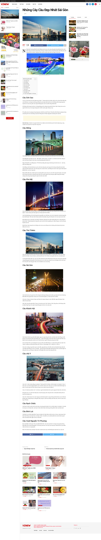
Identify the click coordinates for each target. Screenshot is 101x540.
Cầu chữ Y (26, 89)
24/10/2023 (44, 510)
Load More (10, 118)
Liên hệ (40, 530)
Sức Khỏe (28, 4)
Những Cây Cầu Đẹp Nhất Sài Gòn (9, 15)
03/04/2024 (52, 469)
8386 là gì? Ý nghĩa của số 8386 (12, 20)
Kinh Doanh (14, 4)
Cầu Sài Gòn (26, 86)
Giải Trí (34, 4)
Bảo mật (45, 530)
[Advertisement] (44, 118)
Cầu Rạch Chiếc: (27, 90)
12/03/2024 (29, 496)
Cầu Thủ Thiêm (27, 85)
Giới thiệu (35, 530)
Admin (24, 469)
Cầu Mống (26, 82)
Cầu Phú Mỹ (26, 83)
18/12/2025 (28, 469)
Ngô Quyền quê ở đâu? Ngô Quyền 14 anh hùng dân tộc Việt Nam (82, 35)
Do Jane (47, 469)
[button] (34, 79)
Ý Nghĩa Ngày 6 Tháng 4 (10, 27)
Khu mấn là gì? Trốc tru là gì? (11, 80)
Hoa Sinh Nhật (51, 530)
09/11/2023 (29, 509)
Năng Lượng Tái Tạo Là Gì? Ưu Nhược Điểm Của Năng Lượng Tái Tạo (12, 62)
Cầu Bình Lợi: (26, 92)
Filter (17, 7)
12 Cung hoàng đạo (27, 465)
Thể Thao (22, 4)
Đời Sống (40, 4)
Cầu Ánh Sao (26, 80)
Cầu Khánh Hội (27, 87)
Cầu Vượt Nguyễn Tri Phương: (30, 93)
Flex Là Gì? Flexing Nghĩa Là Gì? (11, 92)
